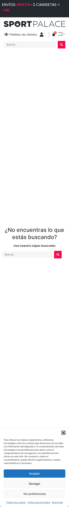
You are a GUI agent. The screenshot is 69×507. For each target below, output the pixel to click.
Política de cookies (16, 502)
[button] (63, 433)
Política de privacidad (39, 502)
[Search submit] (61, 44)
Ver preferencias (34, 494)
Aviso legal (57, 502)
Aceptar (34, 473)
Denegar (34, 483)
